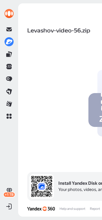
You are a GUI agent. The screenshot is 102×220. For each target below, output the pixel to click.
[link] (9, 13)
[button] (9, 116)
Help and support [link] (72, 209)
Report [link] (95, 209)
